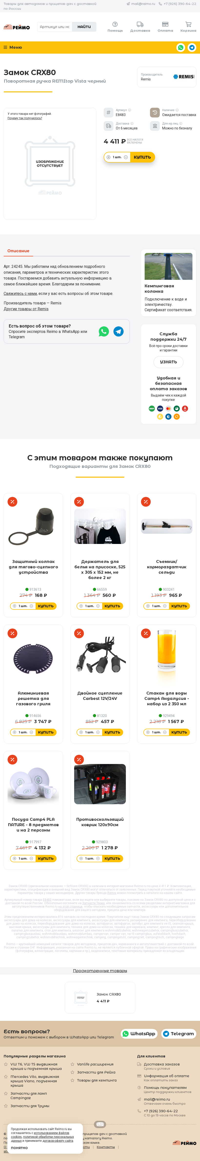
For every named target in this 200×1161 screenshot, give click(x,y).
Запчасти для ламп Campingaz (28, 1095)
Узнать (168, 362)
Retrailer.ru (100, 1124)
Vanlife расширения (95, 1064)
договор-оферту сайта (57, 1140)
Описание (18, 251)
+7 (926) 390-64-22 (180, 4)
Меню (15, 47)
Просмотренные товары (100, 970)
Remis (111, 893)
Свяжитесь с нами (20, 293)
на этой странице (70, 906)
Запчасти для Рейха (96, 1072)
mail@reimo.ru (143, 4)
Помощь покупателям (167, 1089)
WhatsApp (180, 47)
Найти (84, 27)
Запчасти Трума (93, 903)
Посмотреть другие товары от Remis (166, 77)
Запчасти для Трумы (29, 1106)
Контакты (106, 1147)
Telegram (192, 47)
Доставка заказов (162, 1066)
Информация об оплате (166, 1078)
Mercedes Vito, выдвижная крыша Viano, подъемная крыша (34, 1081)
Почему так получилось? (25, 118)
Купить (142, 157)
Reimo (17, 26)
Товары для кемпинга (97, 1080)
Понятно (19, 1148)
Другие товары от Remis (26, 309)
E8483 (47, 899)
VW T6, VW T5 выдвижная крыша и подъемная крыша (36, 1066)
